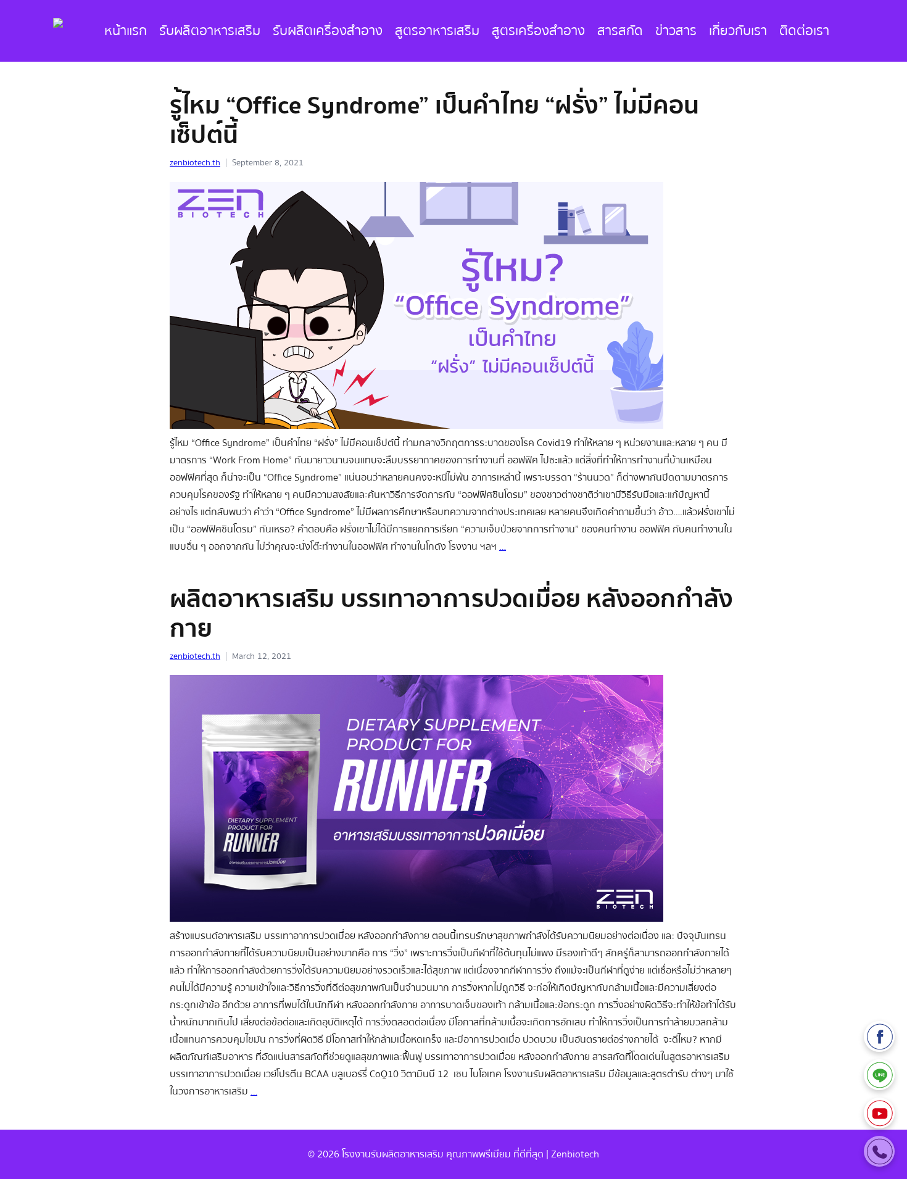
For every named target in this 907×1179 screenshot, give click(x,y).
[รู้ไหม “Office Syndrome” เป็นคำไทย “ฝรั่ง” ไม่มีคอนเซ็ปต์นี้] (416, 426)
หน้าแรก (125, 30)
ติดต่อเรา (804, 30)
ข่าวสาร (676, 30)
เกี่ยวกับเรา (738, 30)
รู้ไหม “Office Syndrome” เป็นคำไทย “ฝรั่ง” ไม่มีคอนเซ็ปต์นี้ (435, 120)
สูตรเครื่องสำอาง (538, 30)
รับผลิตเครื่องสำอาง (328, 30)
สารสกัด (620, 30)
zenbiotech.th (195, 163)
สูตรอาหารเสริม (437, 30)
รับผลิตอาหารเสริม (209, 30)
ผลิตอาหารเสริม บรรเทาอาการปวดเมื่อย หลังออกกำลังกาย (451, 614)
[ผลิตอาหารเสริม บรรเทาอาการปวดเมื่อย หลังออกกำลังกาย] (416, 919)
